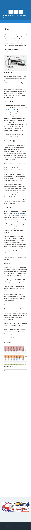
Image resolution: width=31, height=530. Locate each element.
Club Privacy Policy (20, 526)
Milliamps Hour (12, 109)
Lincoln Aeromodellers (15, 6)
